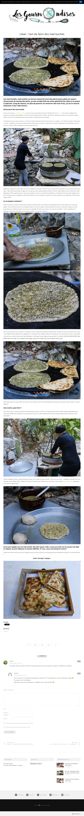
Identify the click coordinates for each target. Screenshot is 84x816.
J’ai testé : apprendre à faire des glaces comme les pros (72, 772)
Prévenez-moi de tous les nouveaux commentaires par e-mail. (19, 723)
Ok (80, 1)
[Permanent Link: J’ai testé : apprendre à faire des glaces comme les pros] (60, 775)
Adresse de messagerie (6, 714)
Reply (79, 661)
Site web (5, 719)
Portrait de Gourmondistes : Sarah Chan (72, 779)
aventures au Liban (20, 113)
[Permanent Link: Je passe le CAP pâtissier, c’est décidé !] (60, 767)
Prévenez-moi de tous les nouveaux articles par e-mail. (18, 727)
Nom (4, 709)
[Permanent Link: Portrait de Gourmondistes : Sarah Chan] (60, 782)
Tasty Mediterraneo (68, 481)
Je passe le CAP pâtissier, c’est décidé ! (71, 764)
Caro (11, 661)
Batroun (59, 113)
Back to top (75, 814)
